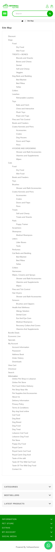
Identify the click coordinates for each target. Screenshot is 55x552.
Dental (19, 65)
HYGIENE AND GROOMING (24, 148)
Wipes (18, 159)
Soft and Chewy (23, 69)
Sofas (18, 87)
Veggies (19, 72)
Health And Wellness (21, 307)
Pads (14, 221)
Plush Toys (20, 112)
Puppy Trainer (22, 224)
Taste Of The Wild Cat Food (24, 462)
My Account (13, 343)
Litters (14, 239)
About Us (16, 397)
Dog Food (16, 426)
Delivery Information (20, 400)
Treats (14, 210)
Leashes (15, 94)
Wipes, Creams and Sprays (23, 275)
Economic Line (14, 336)
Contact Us (16, 469)
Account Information (20, 347)
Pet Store (16, 440)
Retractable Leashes (25, 98)
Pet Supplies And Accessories (24, 393)
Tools (18, 246)
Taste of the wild (19, 458)
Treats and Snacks (24, 217)
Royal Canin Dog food (21, 455)
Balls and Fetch (22, 105)
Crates (19, 134)
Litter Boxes (21, 242)
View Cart (12, 365)
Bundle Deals (13, 333)
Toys (14, 101)
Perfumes (16, 249)
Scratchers (16, 228)
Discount (11, 36)
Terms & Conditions (20, 408)
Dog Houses (21, 137)
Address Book (18, 354)
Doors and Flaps (23, 141)
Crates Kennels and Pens (23, 127)
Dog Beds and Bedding (22, 76)
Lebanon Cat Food (20, 433)
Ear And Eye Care (23, 318)
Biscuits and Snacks (24, 58)
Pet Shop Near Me (20, 390)
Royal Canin (17, 447)
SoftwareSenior (32, 547)
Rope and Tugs (22, 116)
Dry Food (20, 47)
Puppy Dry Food (19, 444)
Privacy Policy (18, 404)
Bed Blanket (21, 80)
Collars (15, 90)
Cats (10, 163)
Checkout (12, 369)
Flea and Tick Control (21, 119)
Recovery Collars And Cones (28, 325)
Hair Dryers (17, 293)
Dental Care (21, 315)
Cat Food (16, 415)
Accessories (21, 130)
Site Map (30, 21)
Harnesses (16, 271)
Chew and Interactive (25, 109)
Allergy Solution (22, 311)
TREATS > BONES (20, 54)
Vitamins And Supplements (27, 329)
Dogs (10, 40)
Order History (17, 358)
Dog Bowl (16, 418)
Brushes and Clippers (25, 304)
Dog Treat (16, 429)
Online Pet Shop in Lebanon (24, 379)
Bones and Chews (24, 62)
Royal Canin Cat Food (21, 451)
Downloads (16, 362)
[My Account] (47, 6)
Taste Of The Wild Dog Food (24, 465)
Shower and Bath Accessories (28, 152)
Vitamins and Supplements (27, 156)
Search (11, 372)
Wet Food (20, 51)
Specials (11, 340)
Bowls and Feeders (20, 123)
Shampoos (16, 231)
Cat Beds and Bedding (21, 253)
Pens (18, 145)
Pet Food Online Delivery (22, 386)
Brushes (15, 184)
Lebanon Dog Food (20, 437)
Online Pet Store (19, 382)
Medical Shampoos (24, 235)
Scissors (15, 300)
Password (16, 351)
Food (14, 43)
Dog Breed (16, 422)
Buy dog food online (20, 411)
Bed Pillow (20, 83)
